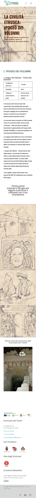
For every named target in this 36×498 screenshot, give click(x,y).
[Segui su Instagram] (30, 495)
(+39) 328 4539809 (9, 434)
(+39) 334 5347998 (9, 431)
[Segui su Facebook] (20, 495)
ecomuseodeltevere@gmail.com (12, 437)
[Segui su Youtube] (25, 495)
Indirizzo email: (8, 477)
